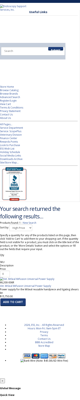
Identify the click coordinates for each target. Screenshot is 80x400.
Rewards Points (9, 141)
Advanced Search (10, 97)
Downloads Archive (11, 159)
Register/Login (8, 100)
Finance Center (8, 138)
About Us (5, 118)
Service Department (20, 63)
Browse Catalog (9, 90)
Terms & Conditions (11, 107)
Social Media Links (10, 155)
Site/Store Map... (9, 162)
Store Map (44, 345)
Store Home (7, 86)
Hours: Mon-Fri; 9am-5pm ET (44, 328)
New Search (29, 223)
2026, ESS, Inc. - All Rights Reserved (44, 325)
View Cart (5, 104)
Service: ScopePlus (10, 131)
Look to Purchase (10, 145)
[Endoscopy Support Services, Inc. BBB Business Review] (13, 200)
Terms (44, 335)
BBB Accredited (44, 342)
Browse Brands (9, 93)
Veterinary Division (19, 71)
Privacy (44, 332)
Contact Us (6, 114)
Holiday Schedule (10, 152)
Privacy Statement (10, 111)
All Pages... (6, 124)
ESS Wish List (7, 148)
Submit (56, 49)
